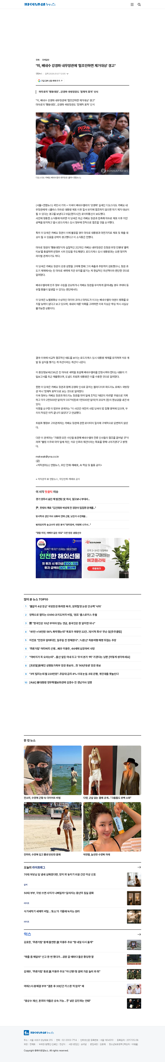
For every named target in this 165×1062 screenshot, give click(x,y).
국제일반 (45, 60)
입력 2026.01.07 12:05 (55, 73)
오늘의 (34, 867)
